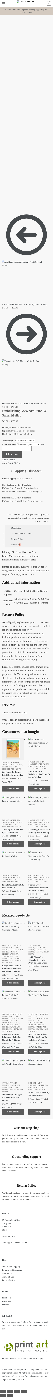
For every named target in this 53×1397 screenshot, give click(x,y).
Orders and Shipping (11, 1266)
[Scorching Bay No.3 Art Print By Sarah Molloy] (39, 807)
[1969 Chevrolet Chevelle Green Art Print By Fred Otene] (39, 932)
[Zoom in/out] (3, 1391)
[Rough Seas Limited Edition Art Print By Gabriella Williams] (13, 932)
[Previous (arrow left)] (3, 1395)
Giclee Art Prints (10, 767)
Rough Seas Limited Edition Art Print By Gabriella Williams (11, 968)
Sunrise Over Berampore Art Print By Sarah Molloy (38, 888)
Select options (13, 789)
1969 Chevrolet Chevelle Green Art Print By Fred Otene (37, 960)
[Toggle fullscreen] (10, 1391)
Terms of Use (8, 1277)
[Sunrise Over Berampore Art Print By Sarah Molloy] (39, 862)
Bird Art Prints (35, 1083)
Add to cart (12, 454)
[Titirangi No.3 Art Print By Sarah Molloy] (13, 807)
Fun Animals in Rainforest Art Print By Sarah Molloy (39, 774)
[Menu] (6, 3)
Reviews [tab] (15, 544)
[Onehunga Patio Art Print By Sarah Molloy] (13, 749)
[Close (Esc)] (24, 1391)
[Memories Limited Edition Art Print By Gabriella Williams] (13, 1001)
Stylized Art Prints (11, 769)
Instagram (6, 1301)
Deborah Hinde (35, 1102)
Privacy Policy (8, 1280)
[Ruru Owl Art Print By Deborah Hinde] (39, 1070)
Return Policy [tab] (17, 539)
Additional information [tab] (21, 533)
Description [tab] (16, 528)
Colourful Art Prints (12, 765)
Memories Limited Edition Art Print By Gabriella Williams (11, 1037)
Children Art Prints (37, 1085)
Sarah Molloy (14, 463)
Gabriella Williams (10, 978)
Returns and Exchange (12, 1270)
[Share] (17, 1391)
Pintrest (5, 1305)
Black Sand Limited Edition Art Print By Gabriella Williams (37, 1037)
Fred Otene (33, 970)
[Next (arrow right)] (10, 1395)
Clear (42, 444)
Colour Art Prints (10, 762)
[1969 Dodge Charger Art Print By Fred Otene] (13, 1070)
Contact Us (7, 1273)
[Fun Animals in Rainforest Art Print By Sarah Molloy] (39, 749)
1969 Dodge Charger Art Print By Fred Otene (12, 1097)
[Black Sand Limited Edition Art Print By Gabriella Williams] (39, 1001)
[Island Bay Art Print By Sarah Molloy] (13, 862)
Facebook (6, 1298)
